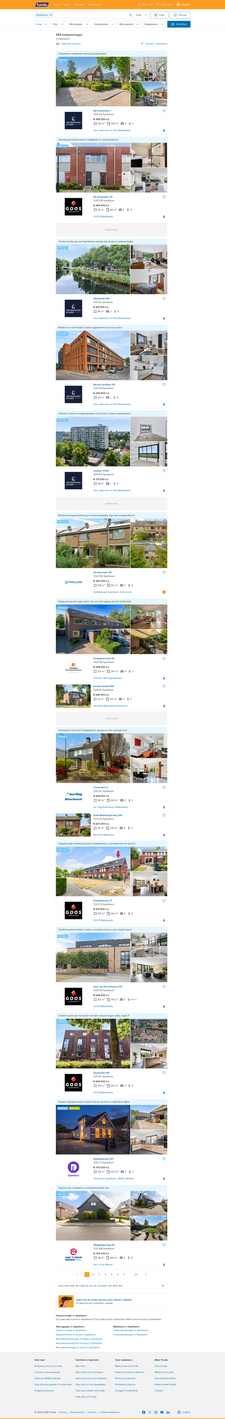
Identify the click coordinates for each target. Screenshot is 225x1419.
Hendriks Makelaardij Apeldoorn (110, 705)
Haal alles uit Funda (85, 1396)
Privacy (63, 1412)
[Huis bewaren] (164, 111)
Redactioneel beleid (165, 1384)
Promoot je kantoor (125, 1378)
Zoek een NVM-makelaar (47, 1378)
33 (136, 1274)
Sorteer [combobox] (156, 43)
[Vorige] (77, 1274)
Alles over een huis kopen (89, 1372)
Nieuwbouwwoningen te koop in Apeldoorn (79, 1338)
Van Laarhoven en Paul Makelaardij (112, 130)
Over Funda (161, 1366)
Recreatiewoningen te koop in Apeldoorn (78, 1347)
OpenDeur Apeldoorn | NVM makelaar (113, 1178)
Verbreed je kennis (125, 1384)
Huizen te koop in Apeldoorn (71, 1330)
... (130, 1274)
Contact (159, 1390)
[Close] (51, 15)
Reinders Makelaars (103, 834)
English (187, 1412)
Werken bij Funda (164, 1372)
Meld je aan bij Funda (126, 1366)
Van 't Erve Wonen (103, 1264)
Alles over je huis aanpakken (90, 1384)
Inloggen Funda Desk (126, 1390)
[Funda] (42, 4)
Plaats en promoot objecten (129, 1372)
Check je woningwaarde (47, 1372)
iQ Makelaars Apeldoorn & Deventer (112, 592)
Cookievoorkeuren (110, 1412)
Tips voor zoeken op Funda (90, 1390)
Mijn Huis (80, 1366)
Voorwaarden (77, 1412)
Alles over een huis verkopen (91, 1378)
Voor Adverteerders (165, 1378)
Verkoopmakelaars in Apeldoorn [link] (130, 1334)
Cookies (92, 1412)
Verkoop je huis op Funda (48, 1366)
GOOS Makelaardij (103, 216)
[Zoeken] (130, 15)
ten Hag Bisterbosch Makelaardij (110, 807)
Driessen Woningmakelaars (107, 678)
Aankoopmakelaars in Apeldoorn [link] (130, 1330)
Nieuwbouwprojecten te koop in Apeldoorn (79, 1343)
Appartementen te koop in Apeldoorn (76, 1334)
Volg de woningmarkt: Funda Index (53, 1384)
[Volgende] (146, 1274)
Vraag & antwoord (43, 1390)
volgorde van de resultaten (93, 1285)
